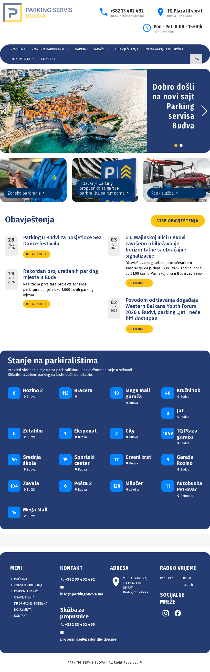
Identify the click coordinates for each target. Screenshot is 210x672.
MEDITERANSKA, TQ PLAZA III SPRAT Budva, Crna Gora (135, 585)
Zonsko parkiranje (49, 49)
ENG (196, 59)
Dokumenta (21, 59)
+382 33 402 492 (127, 11)
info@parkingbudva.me (127, 16)
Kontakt (48, 59)
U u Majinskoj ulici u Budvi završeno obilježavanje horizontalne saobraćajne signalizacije (155, 246)
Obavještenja (127, 49)
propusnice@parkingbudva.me (80, 639)
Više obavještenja (177, 220)
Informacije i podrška (164, 49)
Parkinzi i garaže (90, 49)
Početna (18, 49)
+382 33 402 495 (79, 624)
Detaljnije (35, 254)
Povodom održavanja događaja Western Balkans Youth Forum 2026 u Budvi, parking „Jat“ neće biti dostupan (162, 309)
